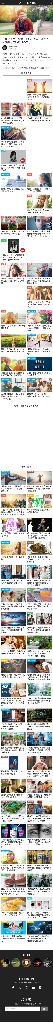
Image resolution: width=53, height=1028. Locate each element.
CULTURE (30, 217)
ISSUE (3, 240)
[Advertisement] (26, 438)
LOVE (29, 80)
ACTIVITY (30, 495)
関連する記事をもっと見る (26, 406)
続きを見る (26, 73)
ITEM (3, 151)
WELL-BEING (5, 127)
